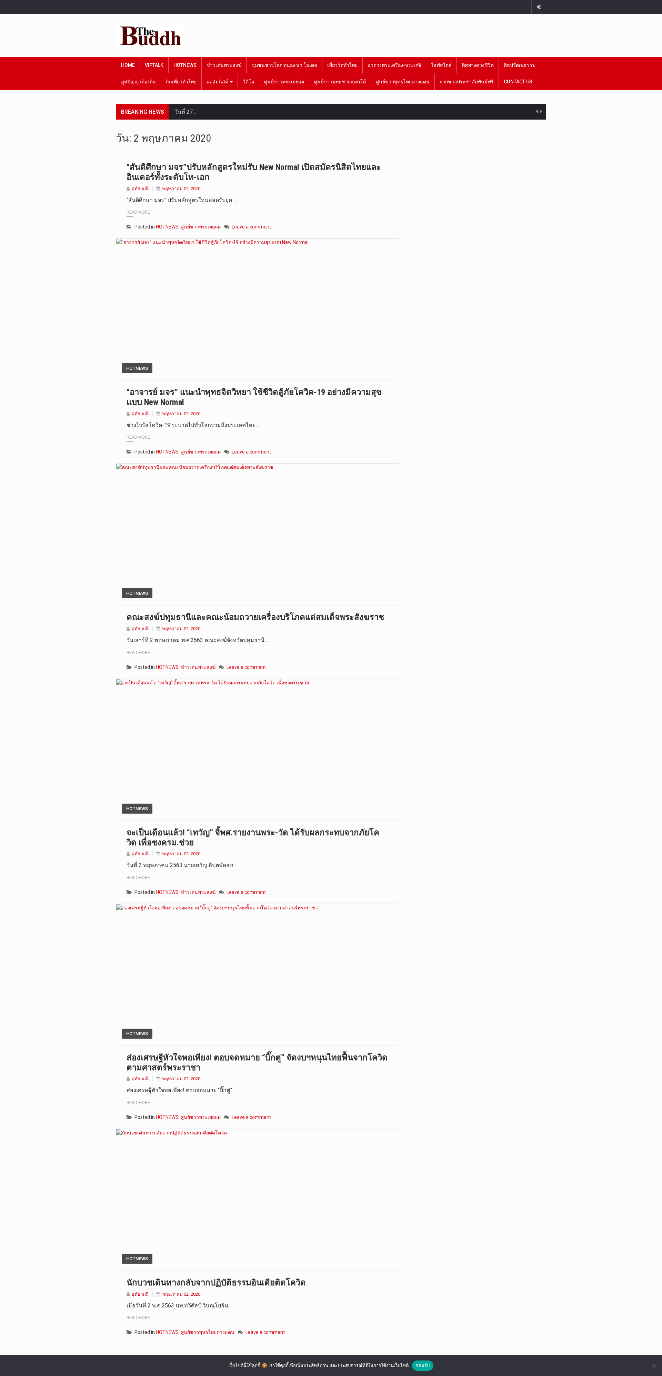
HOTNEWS (185, 65)
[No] (653, 1365)
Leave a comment (251, 227)
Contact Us (518, 81)
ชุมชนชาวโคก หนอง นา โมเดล (284, 65)
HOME (128, 65)
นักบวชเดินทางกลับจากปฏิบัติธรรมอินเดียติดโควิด (216, 1282)
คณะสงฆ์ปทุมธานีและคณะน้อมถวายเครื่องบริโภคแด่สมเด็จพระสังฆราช (255, 617)
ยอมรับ (422, 1365)
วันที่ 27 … (186, 112)
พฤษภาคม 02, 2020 (181, 188)
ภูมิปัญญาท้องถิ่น (138, 81)
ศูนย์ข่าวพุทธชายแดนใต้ (340, 81)
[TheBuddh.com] (150, 35)
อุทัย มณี (140, 188)
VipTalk (154, 65)
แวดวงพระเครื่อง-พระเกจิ (394, 65)
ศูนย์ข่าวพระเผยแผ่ (284, 81)
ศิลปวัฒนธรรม (519, 65)
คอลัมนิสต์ (218, 81)
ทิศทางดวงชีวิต (478, 65)
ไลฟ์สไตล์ (441, 65)
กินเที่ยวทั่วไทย (181, 81)
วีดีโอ (248, 81)
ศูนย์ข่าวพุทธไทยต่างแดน (403, 81)
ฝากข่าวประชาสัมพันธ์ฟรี (467, 81)
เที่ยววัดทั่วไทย (342, 65)
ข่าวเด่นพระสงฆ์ (224, 65)
